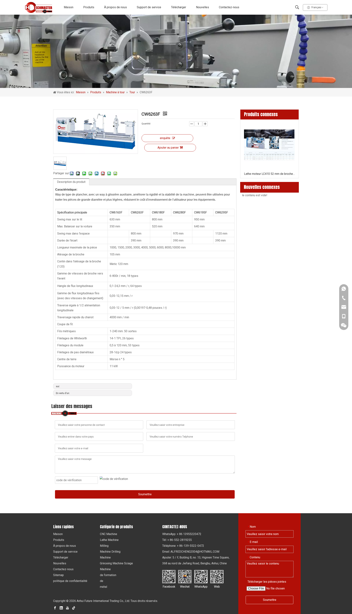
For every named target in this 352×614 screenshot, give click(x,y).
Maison (68, 7)
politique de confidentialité (70, 581)
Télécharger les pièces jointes (266, 581)
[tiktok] (74, 607)
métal (103, 587)
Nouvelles (202, 7)
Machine (105, 557)
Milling (104, 545)
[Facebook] (55, 607)
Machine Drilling (110, 551)
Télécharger (178, 7)
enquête (165, 138)
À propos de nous (115, 7)
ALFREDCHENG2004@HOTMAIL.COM (194, 551)
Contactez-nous (229, 7)
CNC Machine (108, 534)
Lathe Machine (109, 540)
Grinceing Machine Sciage (116, 563)
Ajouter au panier (168, 147)
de (101, 581)
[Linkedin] (61, 607)
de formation (108, 575)
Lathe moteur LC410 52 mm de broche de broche (269, 174)
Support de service (149, 7)
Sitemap (58, 575)
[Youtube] (67, 607)
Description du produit (71, 182)
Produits (88, 7)
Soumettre (145, 494)
